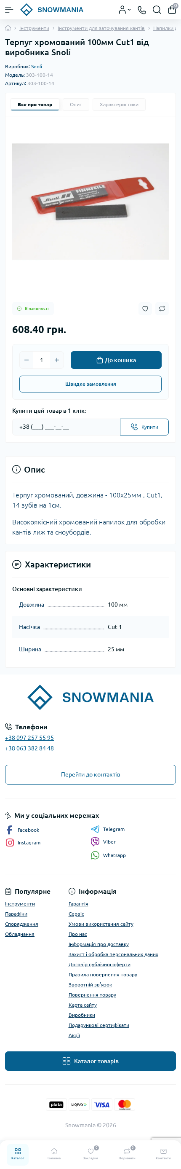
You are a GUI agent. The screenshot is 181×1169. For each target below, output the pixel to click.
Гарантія (78, 903)
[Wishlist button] (145, 308)
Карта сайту (83, 1005)
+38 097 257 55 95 (29, 737)
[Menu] (9, 10)
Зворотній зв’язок (90, 984)
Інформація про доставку (99, 944)
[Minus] (26, 360)
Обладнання (20, 934)
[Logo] (51, 9)
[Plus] (57, 360)
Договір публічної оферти (99, 964)
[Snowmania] (90, 697)
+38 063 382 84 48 (29, 748)
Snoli (36, 66)
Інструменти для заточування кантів (101, 28)
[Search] (157, 9)
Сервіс (76, 913)
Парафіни (16, 913)
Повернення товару (92, 994)
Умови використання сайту (101, 924)
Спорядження (21, 924)
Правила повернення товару (103, 974)
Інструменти (34, 28)
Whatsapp (114, 855)
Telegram (114, 829)
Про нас (78, 934)
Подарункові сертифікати (99, 1025)
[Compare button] (162, 308)
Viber (109, 841)
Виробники (82, 1015)
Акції (74, 1035)
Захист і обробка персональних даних (113, 954)
